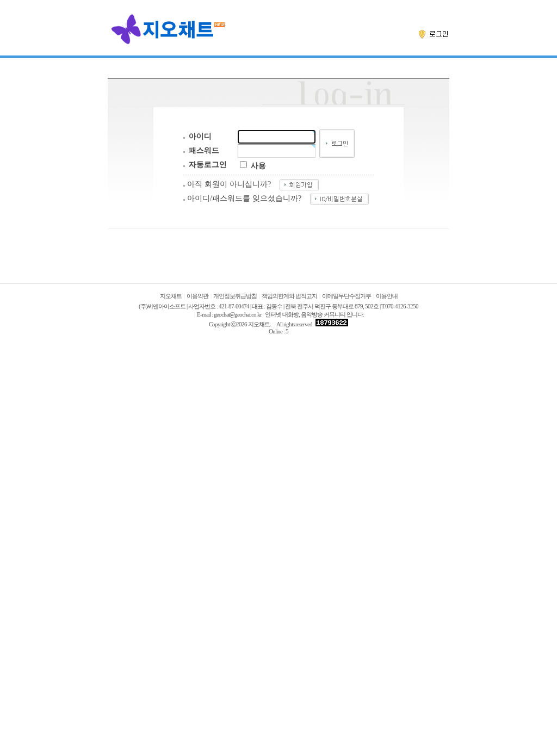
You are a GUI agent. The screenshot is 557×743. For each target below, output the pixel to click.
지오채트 (171, 296)
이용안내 (387, 296)
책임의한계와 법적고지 (289, 296)
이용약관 (197, 296)
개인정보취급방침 (235, 296)
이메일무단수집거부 (346, 296)
